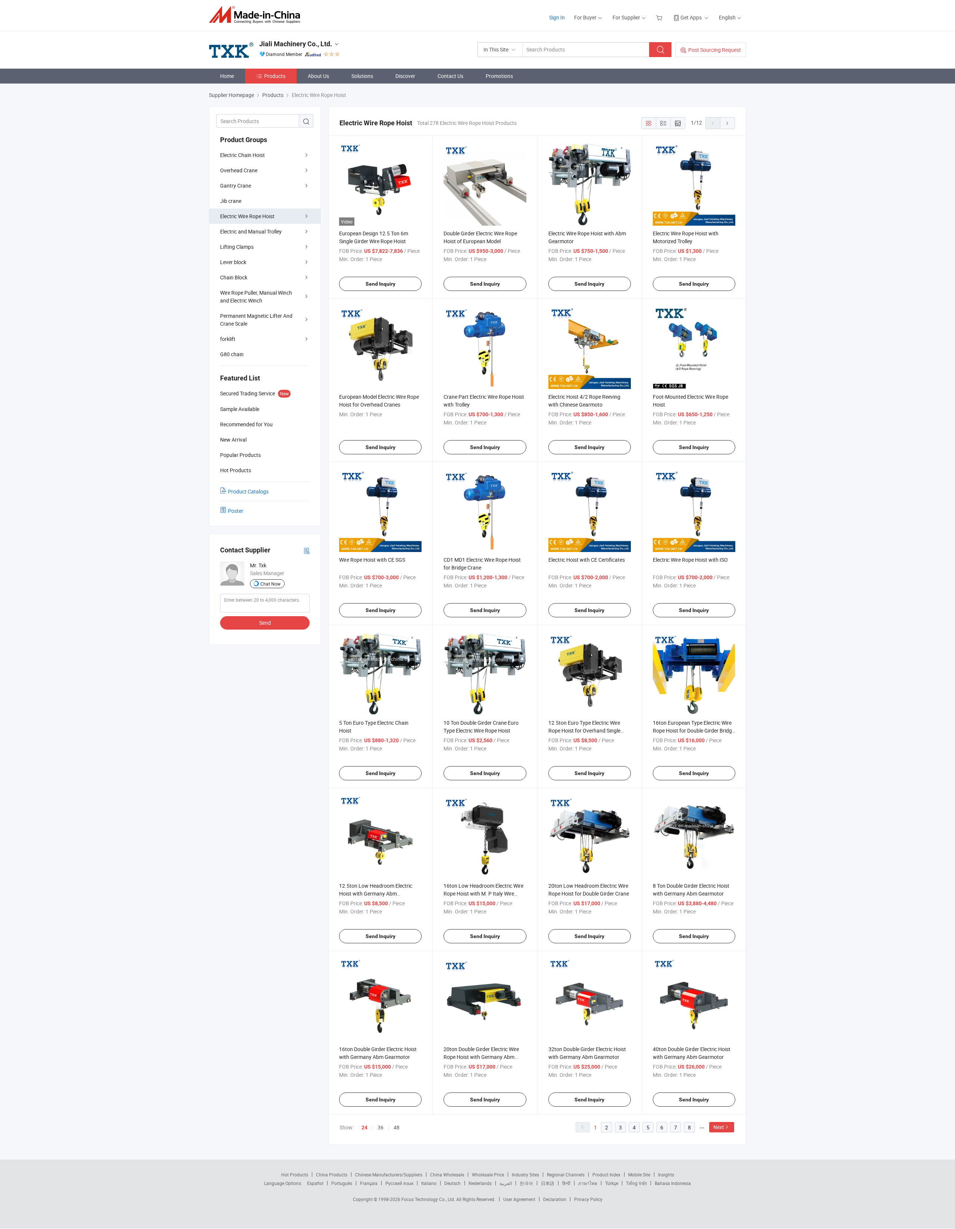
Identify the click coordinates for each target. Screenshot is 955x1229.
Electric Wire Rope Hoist (247, 216)
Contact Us (450, 75)
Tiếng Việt (636, 1183)
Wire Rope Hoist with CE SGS (372, 559)
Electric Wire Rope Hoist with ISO (690, 559)
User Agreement (519, 1199)
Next (718, 1127)
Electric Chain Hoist (242, 155)
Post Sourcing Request (714, 49)
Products (274, 75)
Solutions (362, 75)
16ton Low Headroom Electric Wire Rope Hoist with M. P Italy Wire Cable (483, 893)
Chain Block (233, 277)
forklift (227, 338)
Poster (235, 510)
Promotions (499, 75)
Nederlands (480, 1183)
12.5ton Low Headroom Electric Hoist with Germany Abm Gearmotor (375, 893)
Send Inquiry (380, 284)
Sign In (557, 17)
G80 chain (232, 354)
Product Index (606, 1175)
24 (364, 1128)
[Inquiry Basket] (660, 17)
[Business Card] (307, 550)
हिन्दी (566, 1183)
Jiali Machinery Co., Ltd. (295, 44)
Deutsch (452, 1183)
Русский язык (399, 1183)
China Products (331, 1175)
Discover (405, 75)
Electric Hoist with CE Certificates (586, 559)
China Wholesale (447, 1175)
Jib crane (230, 200)
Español (315, 1183)
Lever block (233, 262)
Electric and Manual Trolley (251, 231)
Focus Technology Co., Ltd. (428, 1199)
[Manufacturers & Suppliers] (257, 14)
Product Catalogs (248, 491)
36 (380, 1127)
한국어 (526, 1183)
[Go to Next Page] (727, 123)
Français (369, 1183)
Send (265, 622)
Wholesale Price (488, 1175)
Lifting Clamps (237, 246)
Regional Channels (566, 1175)
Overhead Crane (238, 170)
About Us (318, 75)
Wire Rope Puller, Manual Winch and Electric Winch (256, 296)
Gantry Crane (235, 185)
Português (341, 1183)
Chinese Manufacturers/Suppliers (388, 1175)
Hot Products (294, 1175)
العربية (506, 1183)
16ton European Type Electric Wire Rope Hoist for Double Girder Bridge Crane (694, 730)
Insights (666, 1175)
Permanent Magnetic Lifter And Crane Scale (256, 319)
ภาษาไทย (587, 1183)
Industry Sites (525, 1175)
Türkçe (611, 1183)
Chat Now (270, 584)
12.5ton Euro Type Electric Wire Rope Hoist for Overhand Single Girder (584, 730)
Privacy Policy (588, 1199)
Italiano (428, 1183)
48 (397, 1127)
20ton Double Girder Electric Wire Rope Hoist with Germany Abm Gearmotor (481, 1056)
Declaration (554, 1199)
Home (227, 75)
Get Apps (691, 17)
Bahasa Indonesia (673, 1183)
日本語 (547, 1183)
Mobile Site (639, 1175)
